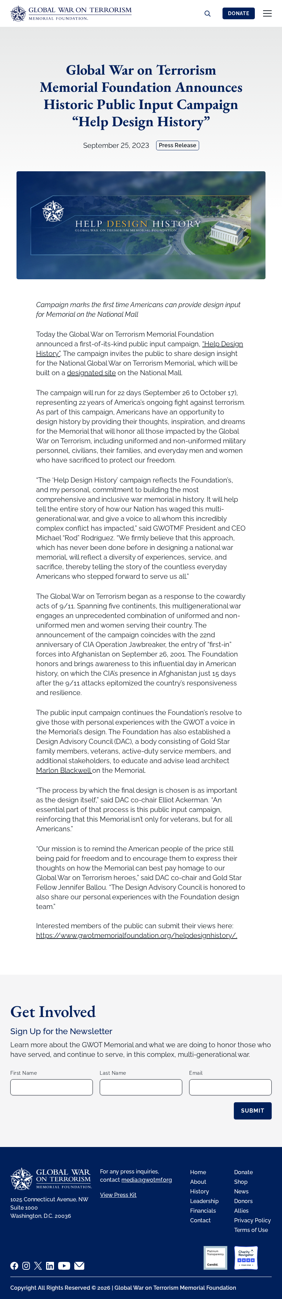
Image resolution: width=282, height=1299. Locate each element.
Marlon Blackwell (64, 770)
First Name (23, 1073)
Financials (203, 1211)
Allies (241, 1211)
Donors (243, 1201)
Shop (241, 1182)
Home (198, 1172)
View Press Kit (118, 1195)
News (241, 1191)
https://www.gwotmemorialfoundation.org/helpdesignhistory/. (136, 935)
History (199, 1191)
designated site (91, 373)
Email (196, 1073)
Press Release (177, 145)
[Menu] (267, 13)
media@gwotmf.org (146, 1180)
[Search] (207, 13)
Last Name (113, 1073)
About (198, 1182)
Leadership (204, 1201)
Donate (238, 13)
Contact (200, 1220)
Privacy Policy (252, 1220)
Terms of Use (251, 1230)
